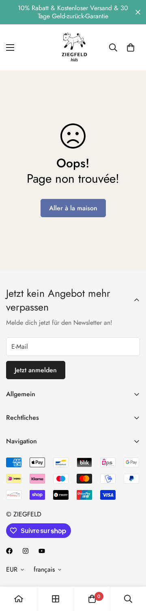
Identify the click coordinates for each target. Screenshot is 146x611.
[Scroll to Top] (131, 568)
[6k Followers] (25, 551)
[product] (19, 599)
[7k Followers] (9, 551)
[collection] (56, 599)
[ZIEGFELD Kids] (73, 47)
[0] (130, 47)
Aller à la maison (73, 208)
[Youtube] (42, 551)
